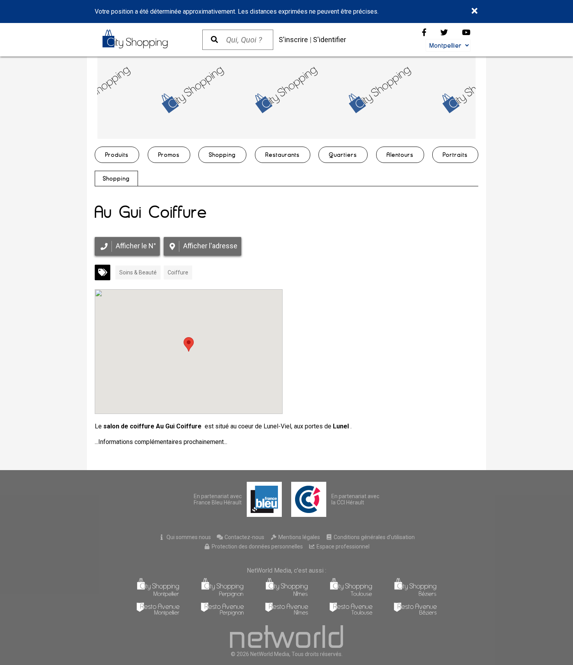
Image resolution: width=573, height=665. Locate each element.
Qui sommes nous (188, 537)
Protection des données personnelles (256, 546)
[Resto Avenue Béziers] (415, 613)
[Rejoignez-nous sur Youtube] (466, 32)
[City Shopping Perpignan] (222, 595)
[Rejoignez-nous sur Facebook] (424, 32)
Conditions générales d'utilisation (373, 537)
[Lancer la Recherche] (214, 40)
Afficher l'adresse (210, 246)
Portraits (455, 154)
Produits (117, 154)
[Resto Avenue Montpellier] (158, 613)
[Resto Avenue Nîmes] (286, 613)
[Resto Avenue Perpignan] (222, 613)
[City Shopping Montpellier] (158, 595)
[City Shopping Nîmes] (286, 595)
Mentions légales (298, 537)
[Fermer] (475, 11)
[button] (189, 344)
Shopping (116, 178)
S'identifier (329, 39)
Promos (169, 154)
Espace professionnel (342, 546)
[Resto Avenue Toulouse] (351, 613)
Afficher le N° (136, 246)
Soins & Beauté (138, 272)
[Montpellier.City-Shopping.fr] (145, 39)
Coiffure (178, 272)
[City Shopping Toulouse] (351, 595)
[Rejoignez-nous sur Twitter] (444, 32)
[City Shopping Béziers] (415, 595)
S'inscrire (293, 39)
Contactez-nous (243, 537)
